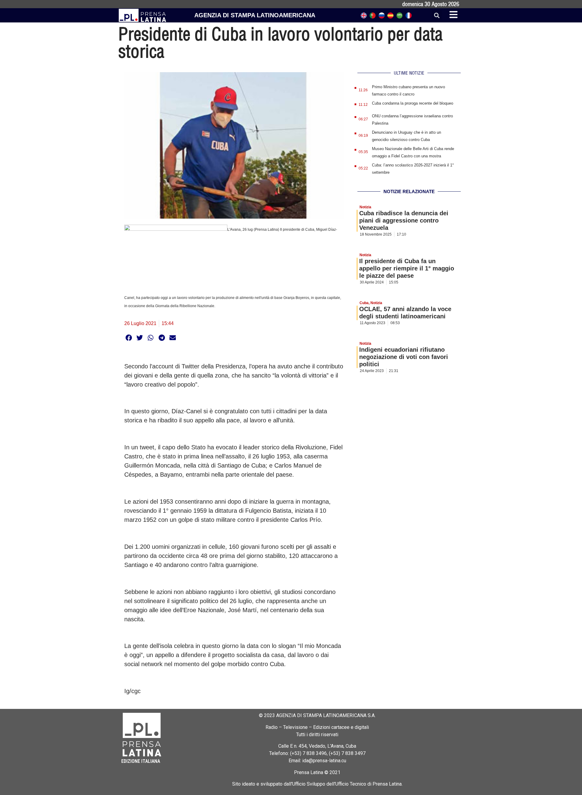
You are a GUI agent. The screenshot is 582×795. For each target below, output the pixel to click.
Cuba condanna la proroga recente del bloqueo (412, 103)
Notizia (365, 207)
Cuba (364, 303)
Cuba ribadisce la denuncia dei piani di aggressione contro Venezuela (403, 220)
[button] (437, 15)
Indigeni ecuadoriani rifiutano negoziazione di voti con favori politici (403, 356)
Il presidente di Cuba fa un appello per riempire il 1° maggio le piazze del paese (406, 268)
